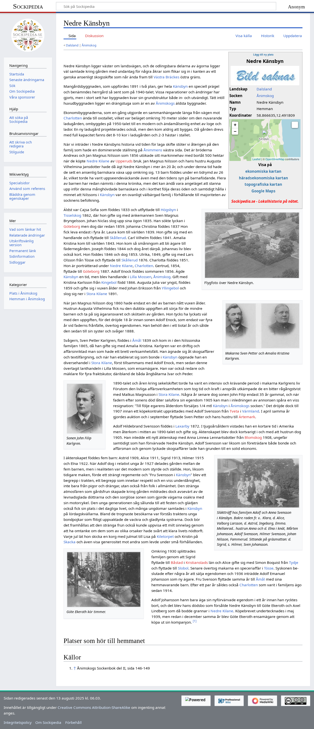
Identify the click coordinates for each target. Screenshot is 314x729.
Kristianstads (197, 562)
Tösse (269, 568)
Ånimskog (89, 45)
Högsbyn (168, 209)
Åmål (136, 340)
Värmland (250, 411)
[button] (295, 125)
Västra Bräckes (166, 76)
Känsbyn (180, 86)
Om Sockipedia (48, 722)
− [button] (235, 131)
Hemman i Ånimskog (27, 299)
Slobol (183, 568)
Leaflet (256, 159)
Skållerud (118, 237)
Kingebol (109, 282)
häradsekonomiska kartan (263, 177)
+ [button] (235, 124)
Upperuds (124, 160)
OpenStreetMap (274, 159)
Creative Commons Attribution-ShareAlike (94, 707)
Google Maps (263, 190)
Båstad (177, 562)
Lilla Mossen (140, 276)
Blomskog (253, 437)
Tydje (293, 562)
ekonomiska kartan (263, 171)
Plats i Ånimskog (23, 293)
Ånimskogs (165, 103)
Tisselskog (72, 215)
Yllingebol (170, 288)
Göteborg (72, 226)
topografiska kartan (263, 184)
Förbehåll (73, 722)
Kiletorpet (165, 536)
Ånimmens (153, 149)
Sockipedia (28, 6)
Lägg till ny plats (263, 54)
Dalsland (72, 45)
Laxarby (182, 426)
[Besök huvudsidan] (28, 35)
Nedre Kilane (98, 160)
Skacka (70, 541)
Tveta (234, 411)
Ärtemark (247, 416)
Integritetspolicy (18, 722)
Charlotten (73, 117)
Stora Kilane (96, 293)
